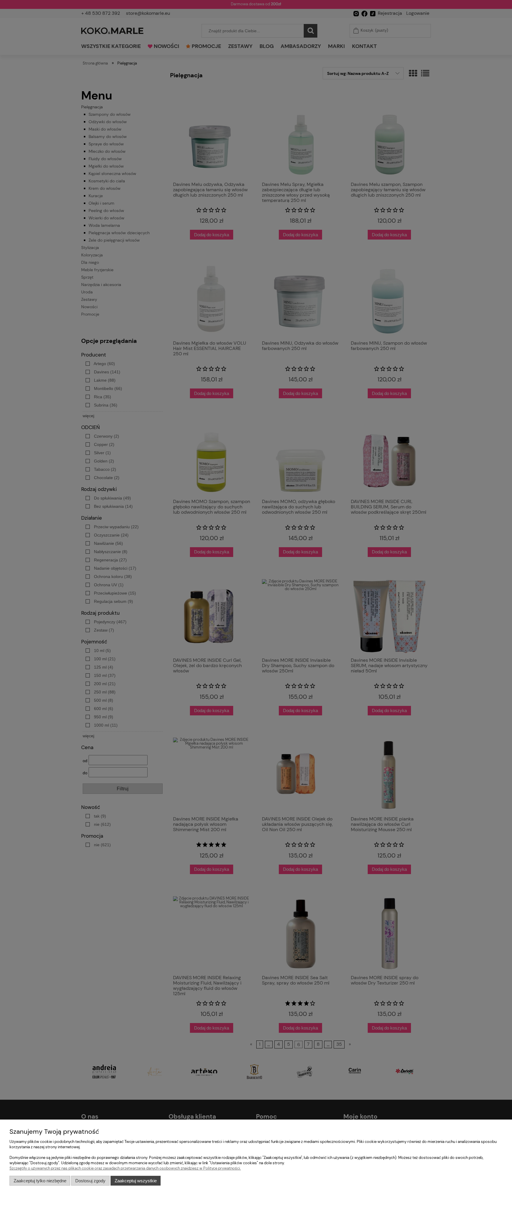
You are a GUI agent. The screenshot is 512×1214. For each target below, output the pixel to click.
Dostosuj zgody (90, 1180)
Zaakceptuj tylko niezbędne (40, 1180)
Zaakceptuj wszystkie (136, 1180)
